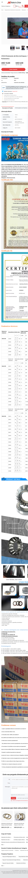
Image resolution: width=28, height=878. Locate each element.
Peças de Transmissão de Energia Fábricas (11, 859)
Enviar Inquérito (13, 69)
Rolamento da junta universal (7, 842)
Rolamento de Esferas (21, 863)
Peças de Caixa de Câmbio (8, 863)
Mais (2, 865)
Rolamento (24, 9)
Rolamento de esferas (6, 837)
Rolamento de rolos (5, 839)
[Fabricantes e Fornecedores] (14, 2)
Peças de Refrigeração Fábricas (9, 856)
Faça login (4, 101)
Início (2, 9)
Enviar (13, 798)
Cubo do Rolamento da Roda (20, 842)
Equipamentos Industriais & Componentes (12, 9)
